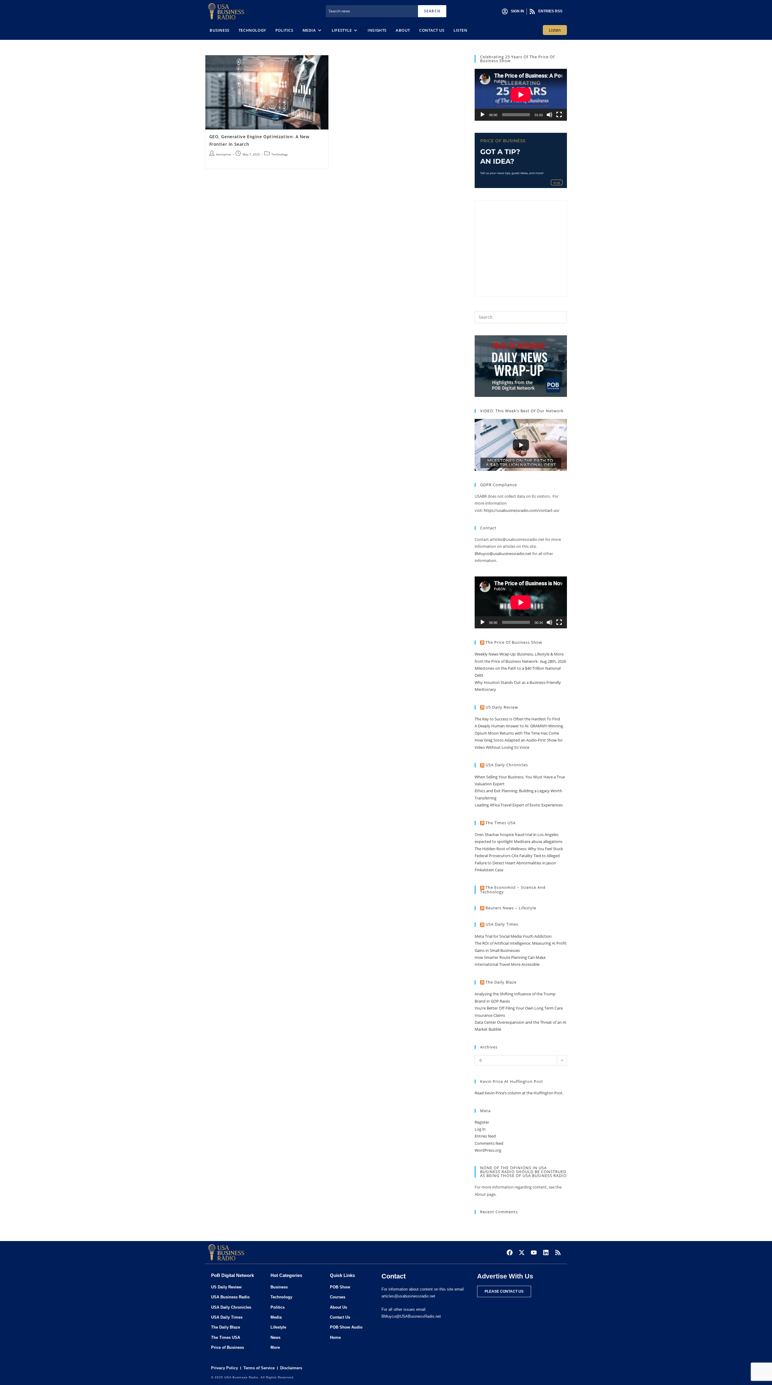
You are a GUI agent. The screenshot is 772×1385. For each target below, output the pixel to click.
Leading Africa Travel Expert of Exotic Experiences (519, 805)
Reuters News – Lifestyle (511, 908)
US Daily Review (502, 707)
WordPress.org (488, 1150)
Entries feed (485, 1136)
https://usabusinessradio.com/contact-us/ (521, 510)
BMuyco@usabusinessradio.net (503, 553)
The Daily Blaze (501, 982)
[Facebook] (510, 1252)
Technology (279, 154)
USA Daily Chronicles (507, 764)
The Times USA (501, 822)
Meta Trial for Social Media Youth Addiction (513, 936)
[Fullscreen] (559, 115)
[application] (521, 95)
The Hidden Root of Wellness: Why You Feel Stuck (519, 848)
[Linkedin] (546, 1252)
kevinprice (223, 154)
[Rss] (558, 1252)
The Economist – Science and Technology (513, 890)
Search (432, 11)
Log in (480, 1129)
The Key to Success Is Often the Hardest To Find (517, 719)
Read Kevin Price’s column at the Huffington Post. (519, 1093)
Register (482, 1122)
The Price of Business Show (514, 642)
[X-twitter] (522, 1252)
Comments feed (489, 1143)
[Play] (482, 115)
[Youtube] (534, 1252)
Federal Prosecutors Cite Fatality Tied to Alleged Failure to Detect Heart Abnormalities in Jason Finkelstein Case (517, 863)
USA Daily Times (502, 924)
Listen (555, 30)
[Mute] (549, 115)
